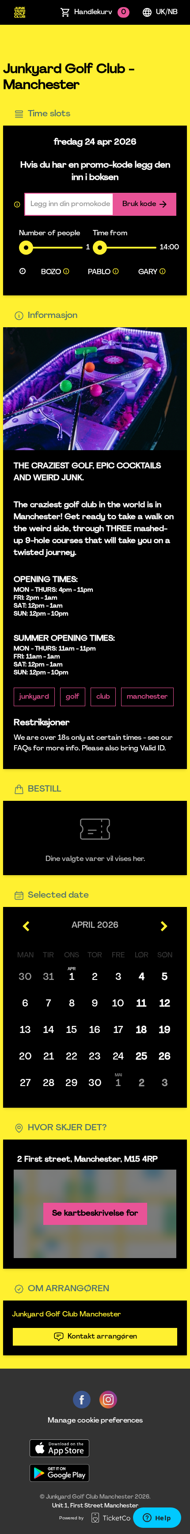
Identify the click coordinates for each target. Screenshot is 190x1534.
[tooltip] (66, 272)
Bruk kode (139, 204)
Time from (110, 233)
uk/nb (167, 12)
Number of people (49, 233)
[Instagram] (108, 1399)
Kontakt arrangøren (102, 1336)
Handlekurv (100, 12)
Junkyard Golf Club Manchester (66, 1314)
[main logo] (19, 12)
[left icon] (26, 926)
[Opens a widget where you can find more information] (157, 1518)
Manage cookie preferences (95, 1420)
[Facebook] (82, 1399)
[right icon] (164, 926)
